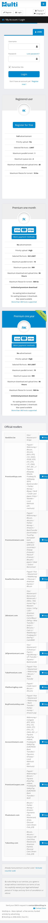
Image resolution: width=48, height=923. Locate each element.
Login (19, 12)
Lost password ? (33, 54)
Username (12, 41)
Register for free (24, 125)
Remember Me (17, 67)
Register (8, 12)
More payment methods (24, 237)
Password (12, 54)
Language (40, 13)
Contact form (40, 908)
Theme (40, 11)
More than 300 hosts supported (24, 302)
